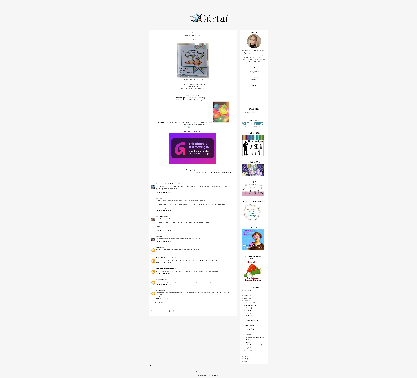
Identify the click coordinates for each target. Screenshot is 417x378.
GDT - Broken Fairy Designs (254, 345)
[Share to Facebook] (186, 170)
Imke (158, 198)
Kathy (158, 236)
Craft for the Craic (162, 122)
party (219, 172)
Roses (247, 323)
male (215, 172)
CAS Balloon (249, 315)
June (247, 350)
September (249, 310)
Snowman (248, 332)
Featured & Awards (254, 78)
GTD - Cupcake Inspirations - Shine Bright (254, 328)
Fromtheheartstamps (196, 80)
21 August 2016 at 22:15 (163, 252)
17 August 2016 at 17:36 (163, 230)
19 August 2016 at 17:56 (163, 241)
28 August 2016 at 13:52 (163, 284)
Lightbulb (248, 342)
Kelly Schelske (160, 216)
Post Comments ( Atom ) (166, 311)
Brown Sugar (180, 98)
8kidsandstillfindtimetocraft (164, 258)
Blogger (229, 371)
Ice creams (248, 318)
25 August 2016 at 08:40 (163, 263)
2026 (246, 290)
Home (193, 307)
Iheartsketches (186, 125)
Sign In (151, 365)
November (249, 305)
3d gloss (201, 172)
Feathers (248, 334)
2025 (246, 293)
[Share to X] (191, 170)
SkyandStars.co (215, 375)
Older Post (229, 307)
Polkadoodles (181, 100)
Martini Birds (249, 340)
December (249, 303)
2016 (245, 300)
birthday (210, 172)
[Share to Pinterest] (195, 170)
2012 (245, 361)
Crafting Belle (160, 279)
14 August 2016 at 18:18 (163, 210)
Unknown (159, 290)
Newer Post (156, 307)
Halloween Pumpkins (251, 320)
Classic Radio (249, 325)
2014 (245, 356)
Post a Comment (159, 302)
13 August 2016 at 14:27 (163, 192)
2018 (245, 295)
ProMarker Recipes (254, 72)
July (247, 348)
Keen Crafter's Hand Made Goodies (166, 184)
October (248, 308)
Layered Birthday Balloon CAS (254, 337)
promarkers (225, 172)
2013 (245, 359)
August (248, 313)
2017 (245, 298)
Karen (158, 247)
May (247, 353)
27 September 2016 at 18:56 (164, 299)
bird (206, 172)
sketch (232, 172)
